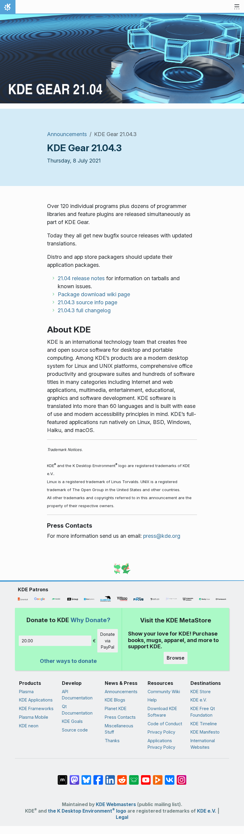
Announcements (67, 134)
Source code (75, 729)
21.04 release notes (81, 278)
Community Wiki (164, 691)
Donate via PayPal (107, 640)
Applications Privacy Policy (161, 744)
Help (152, 699)
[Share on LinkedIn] (110, 776)
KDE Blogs (115, 699)
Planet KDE (115, 708)
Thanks (112, 740)
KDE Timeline (203, 723)
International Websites (202, 744)
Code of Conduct (165, 723)
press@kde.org (161, 536)
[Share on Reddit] (122, 776)
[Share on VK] (169, 776)
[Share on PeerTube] (157, 776)
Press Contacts (120, 717)
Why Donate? (90, 620)
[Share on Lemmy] (134, 776)
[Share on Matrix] (62, 776)
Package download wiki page (94, 294)
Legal (122, 817)
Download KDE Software (162, 712)
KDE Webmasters (116, 804)
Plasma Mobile (33, 717)
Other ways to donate (68, 661)
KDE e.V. (198, 699)
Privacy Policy (161, 731)
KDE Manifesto (205, 731)
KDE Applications (36, 699)
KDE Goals (72, 721)
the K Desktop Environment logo (87, 811)
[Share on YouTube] (146, 776)
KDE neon (28, 725)
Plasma (26, 691)
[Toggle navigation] (237, 7)
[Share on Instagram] (181, 776)
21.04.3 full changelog (84, 310)
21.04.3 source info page (87, 302)
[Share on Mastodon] (74, 776)
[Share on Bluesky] (86, 776)
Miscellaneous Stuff (119, 729)
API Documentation (77, 695)
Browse (175, 658)
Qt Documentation (77, 709)
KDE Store (200, 691)
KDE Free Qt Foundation (202, 712)
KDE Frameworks (36, 708)
